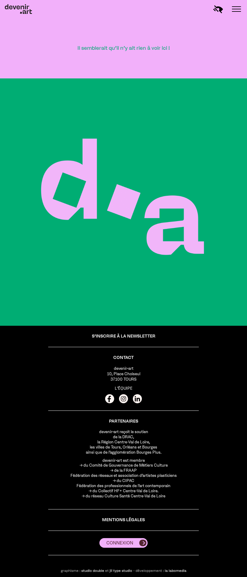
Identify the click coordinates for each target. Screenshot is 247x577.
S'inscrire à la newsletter (123, 336)
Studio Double (92, 571)
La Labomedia (175, 571)
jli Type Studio (121, 571)
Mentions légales (123, 519)
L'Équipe (124, 388)
